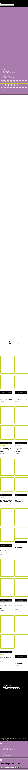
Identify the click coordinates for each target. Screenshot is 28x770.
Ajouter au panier (6, 392)
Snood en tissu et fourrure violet (4, 551)
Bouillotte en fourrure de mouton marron (21, 662)
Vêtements (18, 395)
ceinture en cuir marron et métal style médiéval (6, 398)
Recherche (17, 767)
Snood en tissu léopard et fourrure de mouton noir (6, 607)
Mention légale (7, 685)
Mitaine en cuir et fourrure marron (19, 501)
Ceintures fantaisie (5, 395)
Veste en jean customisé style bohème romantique (21, 450)
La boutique (6, 71)
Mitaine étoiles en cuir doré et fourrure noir (6, 501)
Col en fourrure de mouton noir (19, 548)
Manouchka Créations (9, 72)
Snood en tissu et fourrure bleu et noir (20, 606)
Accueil (5, 69)
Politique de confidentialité (11, 687)
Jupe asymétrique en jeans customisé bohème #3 (5, 450)
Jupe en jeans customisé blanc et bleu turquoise (21, 398)
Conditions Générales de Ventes (13, 688)
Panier (5, 75)
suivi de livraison (8, 77)
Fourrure (2, 497)
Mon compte (7, 76)
